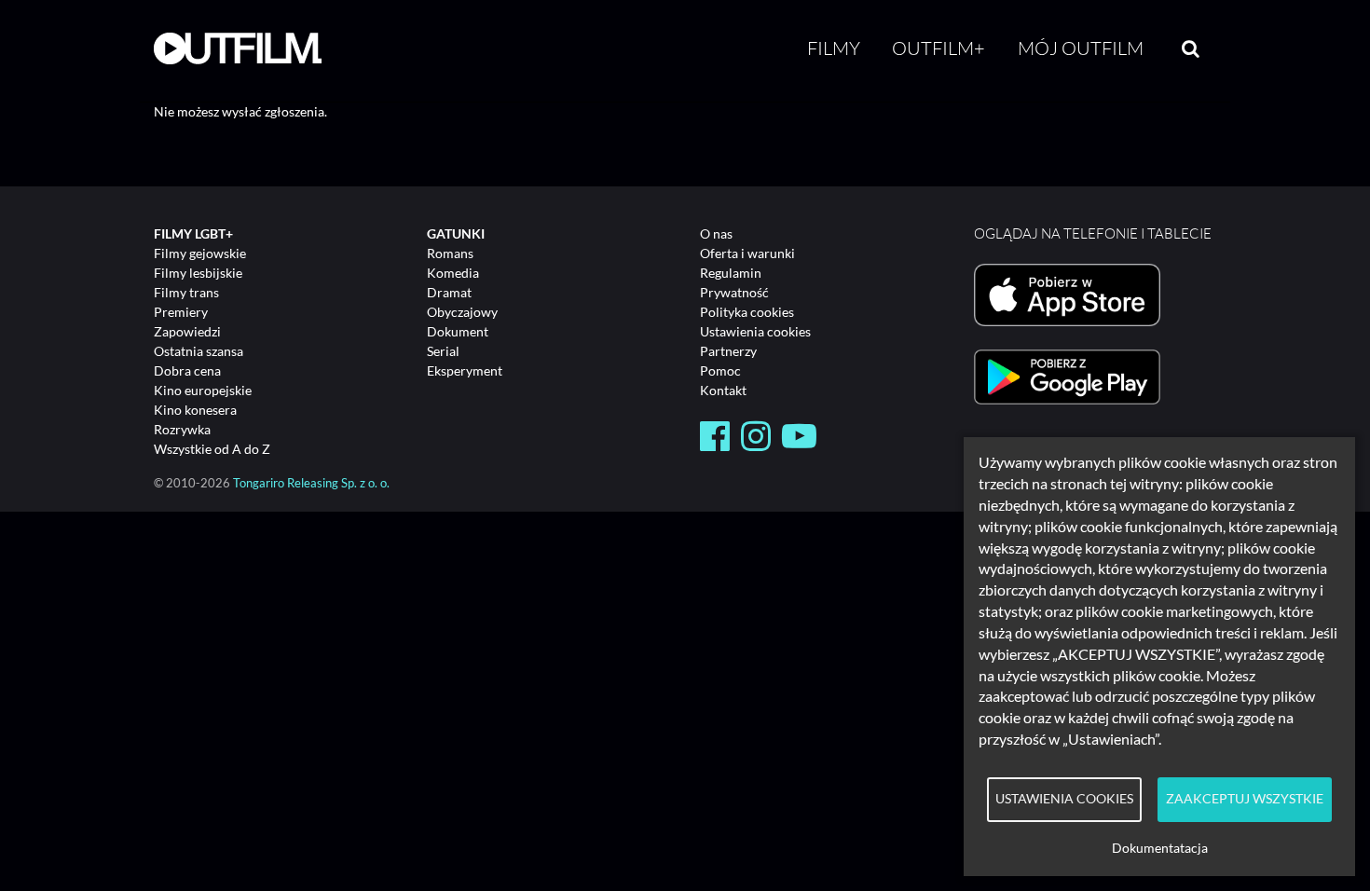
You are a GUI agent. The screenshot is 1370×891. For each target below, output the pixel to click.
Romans (450, 253)
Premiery (181, 312)
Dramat (449, 292)
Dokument (457, 331)
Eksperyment (464, 370)
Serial (443, 351)
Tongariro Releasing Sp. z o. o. (311, 483)
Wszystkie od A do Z (212, 449)
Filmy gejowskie (200, 253)
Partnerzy (728, 351)
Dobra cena (187, 370)
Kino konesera (195, 410)
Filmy (833, 48)
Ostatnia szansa (198, 351)
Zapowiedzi (187, 331)
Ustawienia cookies (755, 331)
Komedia (453, 273)
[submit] (1190, 48)
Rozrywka (182, 429)
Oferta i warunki (747, 253)
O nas (716, 233)
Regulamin (730, 273)
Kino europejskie (203, 390)
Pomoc (720, 370)
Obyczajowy (462, 312)
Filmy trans (186, 292)
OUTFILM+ (938, 48)
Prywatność (734, 292)
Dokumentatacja (1160, 848)
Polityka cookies (747, 312)
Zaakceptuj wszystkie (1244, 798)
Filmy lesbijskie (198, 273)
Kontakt (723, 390)
